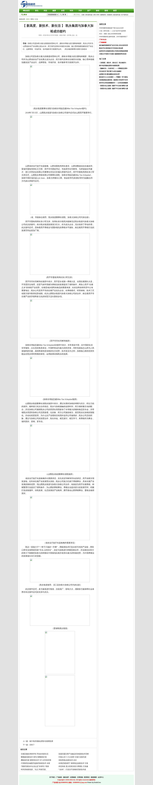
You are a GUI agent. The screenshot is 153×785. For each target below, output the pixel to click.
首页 (27, 19)
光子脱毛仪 (124, 15)
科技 (45, 11)
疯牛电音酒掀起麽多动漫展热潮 (41, 741)
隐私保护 (66, 777)
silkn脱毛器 (88, 15)
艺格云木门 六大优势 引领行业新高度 (72, 757)
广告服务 (59, 777)
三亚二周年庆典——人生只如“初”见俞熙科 (112, 31)
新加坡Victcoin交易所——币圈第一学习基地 (113, 77)
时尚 (71, 11)
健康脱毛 (103, 15)
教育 (115, 11)
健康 (54, 11)
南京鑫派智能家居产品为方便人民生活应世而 (113, 45)
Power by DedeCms (94, 782)
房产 (89, 11)
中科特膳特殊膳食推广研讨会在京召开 (111, 28)
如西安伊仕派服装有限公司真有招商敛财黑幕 (113, 51)
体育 (63, 11)
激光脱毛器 (116, 15)
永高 (83, 15)
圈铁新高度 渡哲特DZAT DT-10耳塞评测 (36, 760)
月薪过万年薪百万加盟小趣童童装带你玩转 (112, 54)
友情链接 (73, 777)
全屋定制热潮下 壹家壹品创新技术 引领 (73, 763)
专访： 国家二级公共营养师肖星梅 (110, 34)
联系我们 (87, 777)
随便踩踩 (94, 777)
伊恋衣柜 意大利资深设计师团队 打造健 (73, 766)
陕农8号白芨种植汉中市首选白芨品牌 (111, 48)
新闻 (106, 11)
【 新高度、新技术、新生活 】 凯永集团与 (112, 62)
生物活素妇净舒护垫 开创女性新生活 (34, 754)
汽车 (80, 11)
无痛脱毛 (109, 15)
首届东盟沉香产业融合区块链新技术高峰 (74, 754)
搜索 (63, 14)
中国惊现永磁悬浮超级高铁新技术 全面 (35, 763)
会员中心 (101, 777)
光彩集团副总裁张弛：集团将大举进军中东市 (113, 80)
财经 (97, 11)
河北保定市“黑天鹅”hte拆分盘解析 (110, 71)
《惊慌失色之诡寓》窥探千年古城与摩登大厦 (113, 86)
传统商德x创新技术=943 (68, 760)
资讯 (36, 11)
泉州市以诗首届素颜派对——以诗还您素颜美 (113, 83)
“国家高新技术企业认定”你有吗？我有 (35, 766)
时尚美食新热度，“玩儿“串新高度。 (34, 769)
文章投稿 (80, 777)
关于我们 (52, 777)
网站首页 (26, 11)
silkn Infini (96, 15)
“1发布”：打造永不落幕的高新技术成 (72, 769)
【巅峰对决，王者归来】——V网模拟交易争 (113, 68)
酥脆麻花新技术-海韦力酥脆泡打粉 (34, 757)
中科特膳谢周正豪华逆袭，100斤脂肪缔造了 (113, 37)
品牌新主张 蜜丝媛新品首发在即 (109, 74)
